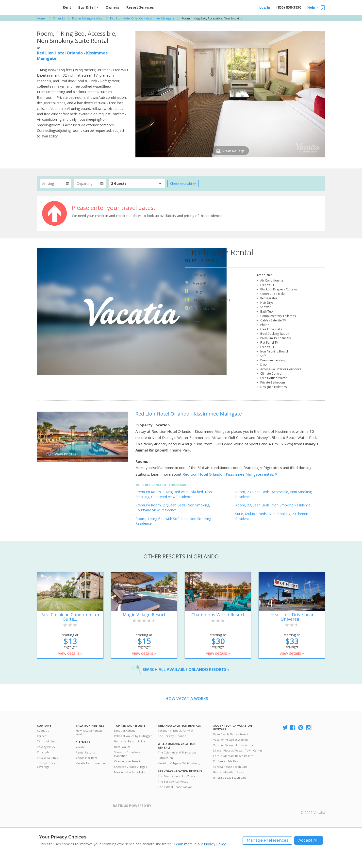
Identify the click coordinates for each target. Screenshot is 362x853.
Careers (42, 736)
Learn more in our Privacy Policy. (200, 844)
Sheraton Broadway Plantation (127, 754)
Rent (67, 7)
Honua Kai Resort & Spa (129, 741)
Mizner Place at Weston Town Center (237, 750)
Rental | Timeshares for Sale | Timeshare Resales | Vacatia (313, 806)
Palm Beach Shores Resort (230, 734)
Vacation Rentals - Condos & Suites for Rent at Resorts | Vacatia (47, 6)
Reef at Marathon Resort (229, 772)
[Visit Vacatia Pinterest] (301, 728)
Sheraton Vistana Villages (130, 767)
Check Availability (183, 183)
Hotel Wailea (122, 747)
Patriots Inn (165, 758)
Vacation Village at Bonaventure (234, 745)
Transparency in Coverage (47, 765)
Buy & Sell (87, 7)
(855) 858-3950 (288, 7)
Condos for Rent (86, 758)
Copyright (43, 752)
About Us (43, 730)
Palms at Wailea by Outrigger (133, 736)
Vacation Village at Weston (230, 739)
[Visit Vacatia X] (285, 728)
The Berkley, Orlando (172, 736)
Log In (264, 7)
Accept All (308, 840)
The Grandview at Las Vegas (176, 776)
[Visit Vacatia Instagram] (309, 728)
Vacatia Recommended (91, 763)
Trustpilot (175, 808)
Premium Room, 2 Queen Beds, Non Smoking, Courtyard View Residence (172, 507)
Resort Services (140, 7)
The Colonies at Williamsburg (177, 752)
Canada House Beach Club (230, 767)
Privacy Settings (47, 757)
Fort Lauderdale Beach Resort (233, 756)
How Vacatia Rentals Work (89, 732)
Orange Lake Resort (127, 761)
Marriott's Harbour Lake (129, 772)
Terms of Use (46, 741)
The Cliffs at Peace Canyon (175, 787)
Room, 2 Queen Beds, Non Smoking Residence (273, 505)
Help (311, 7)
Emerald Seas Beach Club (230, 777)
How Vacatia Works (186, 698)
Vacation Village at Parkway (176, 730)
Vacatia (80, 747)
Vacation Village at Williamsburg (178, 763)
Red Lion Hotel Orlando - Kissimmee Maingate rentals (228, 474)
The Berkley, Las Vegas (173, 781)
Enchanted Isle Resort (227, 761)
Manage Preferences (267, 840)
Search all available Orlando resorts (185, 669)
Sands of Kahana (124, 730)
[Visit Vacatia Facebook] (293, 728)
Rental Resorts (85, 752)
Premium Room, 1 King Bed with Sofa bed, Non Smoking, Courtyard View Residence (173, 494)
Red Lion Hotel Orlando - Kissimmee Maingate (188, 413)
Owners (112, 7)
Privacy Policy (46, 747)
